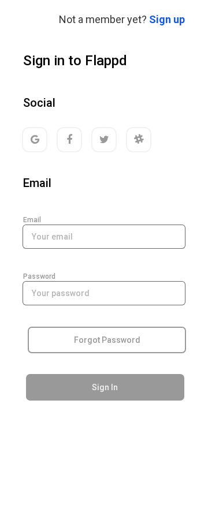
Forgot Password (107, 340)
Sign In (105, 387)
